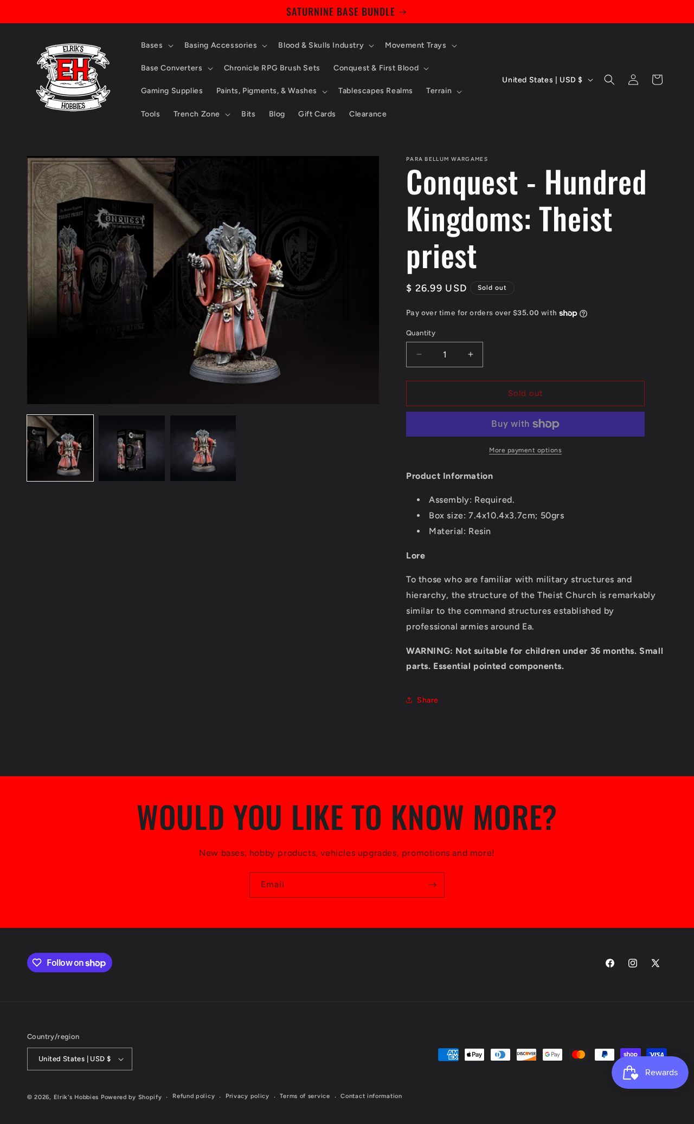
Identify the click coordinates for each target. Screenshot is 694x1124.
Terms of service (305, 1096)
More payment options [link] (525, 450)
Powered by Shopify (131, 1097)
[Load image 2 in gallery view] (132, 448)
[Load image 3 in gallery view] (203, 448)
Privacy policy (247, 1096)
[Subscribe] (432, 885)
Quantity (420, 333)
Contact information (371, 1096)
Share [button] (428, 700)
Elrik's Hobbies (76, 1097)
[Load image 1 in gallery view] (60, 448)
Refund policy (193, 1096)
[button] (156, 45)
